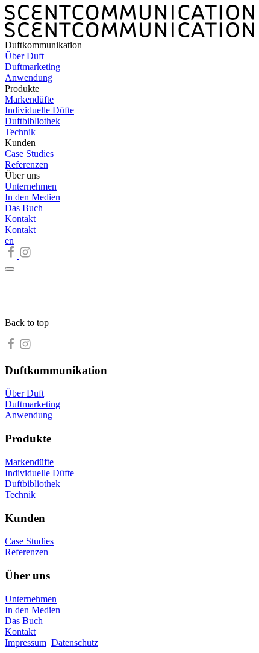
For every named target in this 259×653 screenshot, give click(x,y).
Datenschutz (74, 642)
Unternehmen (31, 186)
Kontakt (20, 219)
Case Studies (29, 153)
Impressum (25, 642)
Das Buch (24, 208)
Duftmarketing (32, 67)
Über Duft (24, 56)
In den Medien (32, 197)
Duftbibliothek (32, 121)
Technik (20, 132)
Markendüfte (29, 99)
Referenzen (26, 164)
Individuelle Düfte (39, 110)
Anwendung (28, 77)
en (9, 240)
